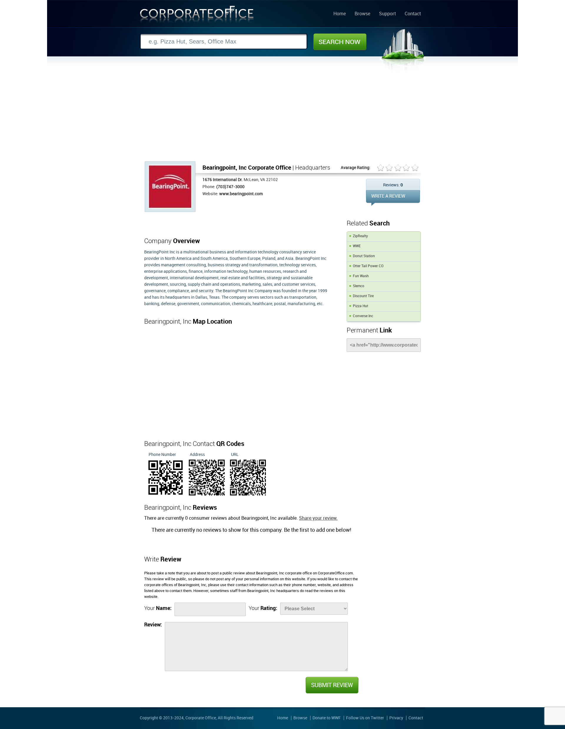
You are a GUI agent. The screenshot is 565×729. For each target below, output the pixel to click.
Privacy (396, 718)
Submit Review (331, 685)
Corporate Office (197, 16)
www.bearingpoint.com (241, 194)
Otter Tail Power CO (368, 266)
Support (387, 14)
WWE (357, 246)
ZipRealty (360, 236)
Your (158, 608)
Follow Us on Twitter (365, 718)
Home (339, 14)
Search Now (339, 42)
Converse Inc (363, 316)
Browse (362, 14)
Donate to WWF (327, 718)
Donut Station (364, 256)
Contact (413, 14)
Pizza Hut (360, 306)
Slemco (358, 286)
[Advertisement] (282, 117)
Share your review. (318, 518)
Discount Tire (363, 296)
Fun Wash (361, 276)
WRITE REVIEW (393, 198)
